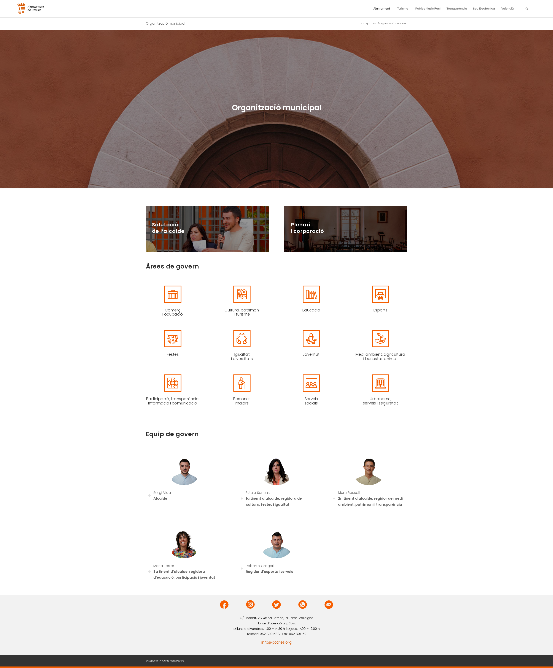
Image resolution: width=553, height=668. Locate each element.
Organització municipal (165, 23)
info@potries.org (276, 642)
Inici (374, 23)
